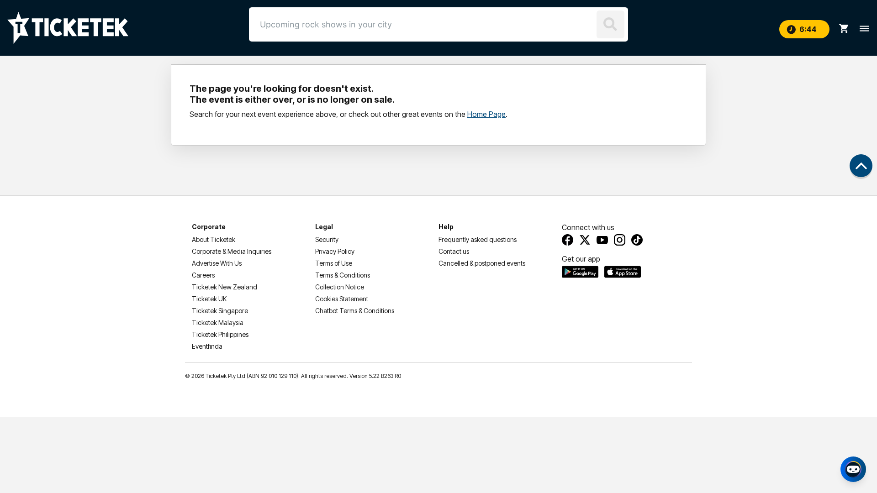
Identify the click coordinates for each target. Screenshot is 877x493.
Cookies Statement (341, 299)
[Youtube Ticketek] (602, 240)
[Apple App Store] (622, 272)
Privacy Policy (334, 251)
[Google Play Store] (580, 272)
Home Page (486, 114)
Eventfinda (207, 346)
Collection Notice (339, 287)
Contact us (453, 251)
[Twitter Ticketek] (585, 240)
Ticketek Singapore (220, 311)
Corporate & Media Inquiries (231, 251)
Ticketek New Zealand (224, 287)
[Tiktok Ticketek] (637, 240)
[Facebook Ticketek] (567, 240)
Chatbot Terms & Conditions (354, 311)
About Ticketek (213, 239)
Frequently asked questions (477, 239)
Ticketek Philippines (220, 334)
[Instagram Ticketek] (619, 240)
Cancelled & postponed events (481, 263)
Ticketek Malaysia (217, 322)
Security (326, 239)
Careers (203, 275)
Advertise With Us (217, 263)
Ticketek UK (209, 299)
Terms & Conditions (342, 275)
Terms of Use (333, 263)
